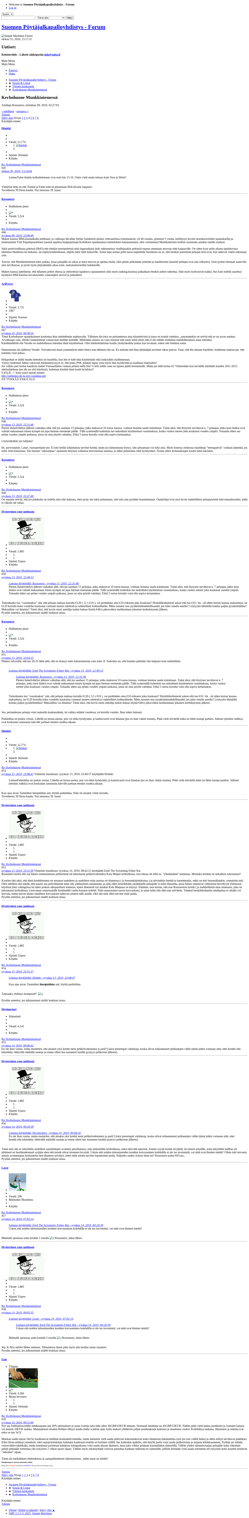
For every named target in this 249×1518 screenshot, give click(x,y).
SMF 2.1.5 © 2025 (20, 1513)
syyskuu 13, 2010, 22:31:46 (17, 424)
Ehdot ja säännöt (28, 1510)
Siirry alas (7, 117)
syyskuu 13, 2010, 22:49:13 (17, 577)
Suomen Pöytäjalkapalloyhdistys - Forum (53, 27)
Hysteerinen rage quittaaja (17, 511)
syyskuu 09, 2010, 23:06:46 (17, 235)
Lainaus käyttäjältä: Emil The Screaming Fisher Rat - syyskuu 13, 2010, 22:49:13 (56, 670)
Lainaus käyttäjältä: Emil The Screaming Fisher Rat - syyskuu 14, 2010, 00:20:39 (56, 1225)
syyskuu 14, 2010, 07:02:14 (17, 1219)
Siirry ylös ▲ (47, 1510)
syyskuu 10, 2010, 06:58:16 (17, 333)
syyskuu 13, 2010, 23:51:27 (17, 971)
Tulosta (5, 114)
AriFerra (7, 283)
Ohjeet (12, 1510)
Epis (4, 1359)
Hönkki (6, 128)
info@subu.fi (52, 54)
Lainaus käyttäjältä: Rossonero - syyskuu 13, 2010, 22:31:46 (44, 583)
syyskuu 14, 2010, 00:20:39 (17, 1126)
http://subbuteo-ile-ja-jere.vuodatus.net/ (23, 375)
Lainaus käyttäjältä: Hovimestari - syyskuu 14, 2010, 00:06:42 (45, 1132)
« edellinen (7, 111)
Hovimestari (8, 1009)
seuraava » (22, 111)
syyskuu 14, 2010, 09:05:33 (17, 1312)
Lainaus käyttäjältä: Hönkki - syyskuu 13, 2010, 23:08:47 (42, 977)
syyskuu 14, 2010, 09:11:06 (17, 1422)
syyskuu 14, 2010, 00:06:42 (17, 1045)
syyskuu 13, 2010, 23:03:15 (17, 657)
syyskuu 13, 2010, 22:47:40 (17, 496)
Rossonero (7, 199)
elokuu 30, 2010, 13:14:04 (16, 171)
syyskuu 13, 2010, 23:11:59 (17, 870)
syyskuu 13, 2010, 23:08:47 (17, 774)
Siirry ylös (7, 1475)
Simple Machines (42, 1513)
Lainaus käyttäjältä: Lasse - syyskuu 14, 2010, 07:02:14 (41, 1318)
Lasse (4, 1167)
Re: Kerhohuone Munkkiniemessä (21, 164)
